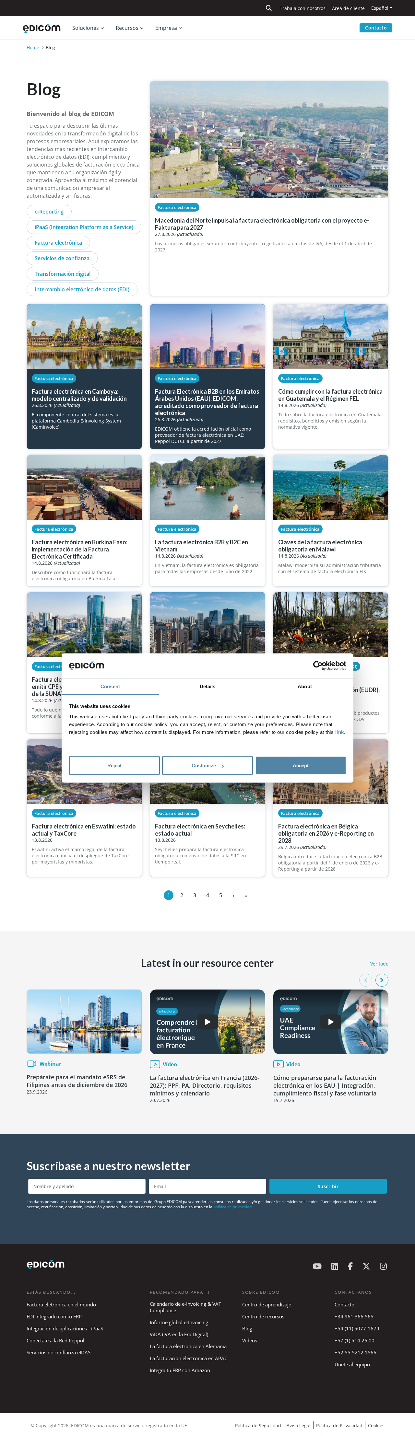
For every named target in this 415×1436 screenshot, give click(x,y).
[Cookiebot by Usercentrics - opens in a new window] (318, 666)
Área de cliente (348, 8)
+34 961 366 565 (354, 1316)
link (339, 732)
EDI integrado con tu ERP (54, 1316)
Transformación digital (62, 273)
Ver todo (379, 964)
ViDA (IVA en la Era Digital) (179, 1334)
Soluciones (85, 27)
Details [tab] (208, 686)
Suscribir (328, 1186)
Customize (204, 765)
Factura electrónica (58, 242)
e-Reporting (49, 211)
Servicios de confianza (62, 258)
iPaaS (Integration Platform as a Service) (84, 227)
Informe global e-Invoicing (179, 1322)
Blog (247, 1328)
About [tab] (305, 686)
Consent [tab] (110, 686)
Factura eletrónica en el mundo (61, 1304)
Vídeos (249, 1340)
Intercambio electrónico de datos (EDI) (82, 289)
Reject (114, 765)
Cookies (376, 1425)
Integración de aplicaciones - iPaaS (65, 1328)
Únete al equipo (352, 1364)
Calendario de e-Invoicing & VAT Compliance (185, 1307)
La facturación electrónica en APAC (188, 1358)
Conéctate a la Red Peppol (55, 1340)
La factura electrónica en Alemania (188, 1346)
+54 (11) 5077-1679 (357, 1328)
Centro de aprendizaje (266, 1304)
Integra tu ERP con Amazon (180, 1370)
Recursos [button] (127, 27)
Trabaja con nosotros (303, 8)
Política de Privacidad (339, 1425)
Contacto (376, 28)
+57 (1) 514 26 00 (354, 1340)
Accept (301, 765)
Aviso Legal (299, 1425)
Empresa (166, 27)
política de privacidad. (233, 1207)
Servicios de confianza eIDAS (58, 1352)
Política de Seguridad (258, 1425)
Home (33, 47)
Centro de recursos (263, 1316)
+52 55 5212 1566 (355, 1352)
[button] (381, 980)
